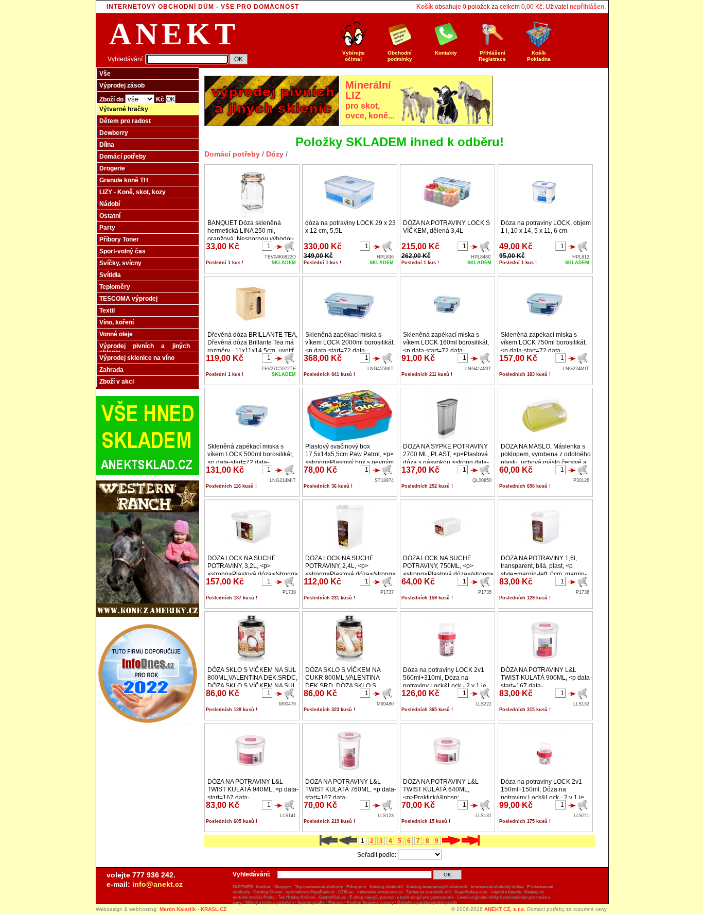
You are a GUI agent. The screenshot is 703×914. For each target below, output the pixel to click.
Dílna (106, 144)
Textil (107, 310)
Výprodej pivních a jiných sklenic (144, 349)
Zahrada (111, 369)
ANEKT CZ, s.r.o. (504, 909)
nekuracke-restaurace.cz (379, 892)
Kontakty (446, 53)
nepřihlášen (587, 6)
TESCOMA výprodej (128, 298)
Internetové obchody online (497, 887)
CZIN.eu (346, 892)
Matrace (335, 902)
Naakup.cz (534, 892)
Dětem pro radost (125, 121)
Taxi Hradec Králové (296, 897)
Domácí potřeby (122, 156)
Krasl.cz (263, 887)
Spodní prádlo (311, 902)
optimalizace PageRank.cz (310, 892)
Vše (105, 73)
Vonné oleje (116, 334)
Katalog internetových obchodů (437, 887)
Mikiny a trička (258, 902)
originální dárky (484, 897)
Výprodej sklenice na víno (136, 357)
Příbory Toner (119, 239)
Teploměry (114, 286)
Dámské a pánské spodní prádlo (427, 902)
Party (107, 227)
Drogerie (112, 168)
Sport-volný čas (122, 251)
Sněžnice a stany (378, 902)
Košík (424, 6)
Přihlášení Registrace (492, 56)
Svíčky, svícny (120, 263)
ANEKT (174, 34)
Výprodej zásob (122, 85)
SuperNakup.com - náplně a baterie (487, 892)
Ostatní (109, 215)
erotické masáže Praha (253, 897)
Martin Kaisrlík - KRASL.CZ (193, 909)
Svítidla (110, 275)
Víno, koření (116, 322)
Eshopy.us (356, 887)
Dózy (275, 154)
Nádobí (109, 204)
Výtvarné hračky (123, 109)
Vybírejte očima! (353, 56)
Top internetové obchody (319, 887)
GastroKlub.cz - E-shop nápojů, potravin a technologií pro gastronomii (386, 897)
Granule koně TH (123, 180)
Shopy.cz (282, 887)
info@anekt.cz (157, 884)
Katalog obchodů (386, 887)
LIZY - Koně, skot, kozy (132, 192)
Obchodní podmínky (400, 56)
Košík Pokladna (539, 56)
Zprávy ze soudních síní (428, 892)
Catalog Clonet (267, 892)
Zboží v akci (116, 381)
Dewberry (113, 132)
